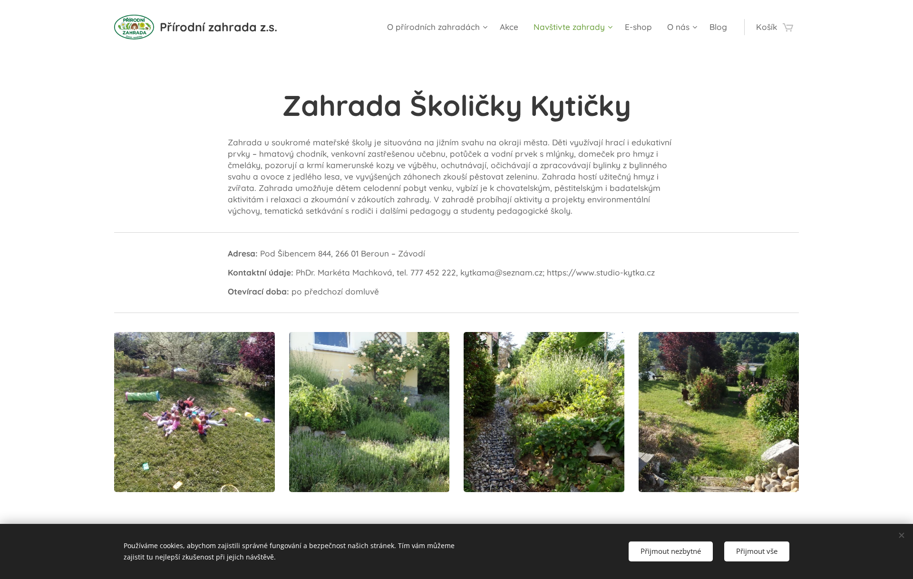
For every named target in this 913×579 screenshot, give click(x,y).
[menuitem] (438, 27)
